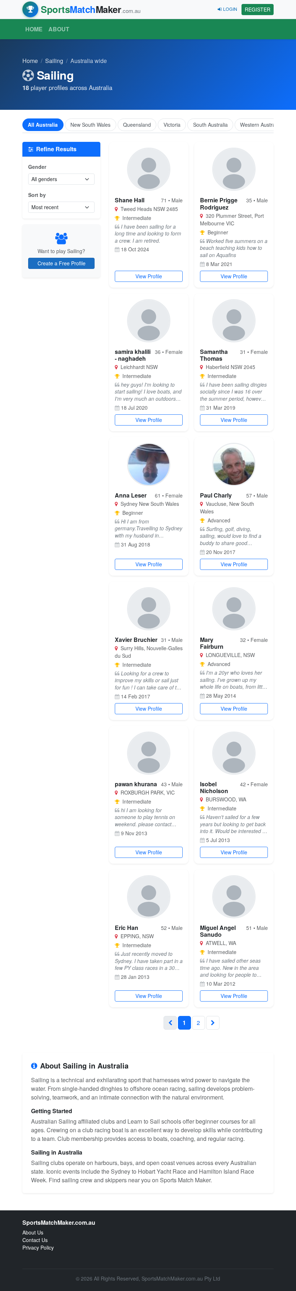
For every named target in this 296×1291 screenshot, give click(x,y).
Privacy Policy (38, 1247)
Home (34, 29)
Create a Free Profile (62, 263)
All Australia (43, 124)
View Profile (148, 276)
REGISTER (257, 9)
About (58, 29)
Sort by (37, 194)
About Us (32, 1232)
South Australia (210, 124)
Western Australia (260, 124)
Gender (37, 166)
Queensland (137, 124)
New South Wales (90, 124)
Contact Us (35, 1239)
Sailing (54, 61)
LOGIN (230, 9)
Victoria (172, 124)
